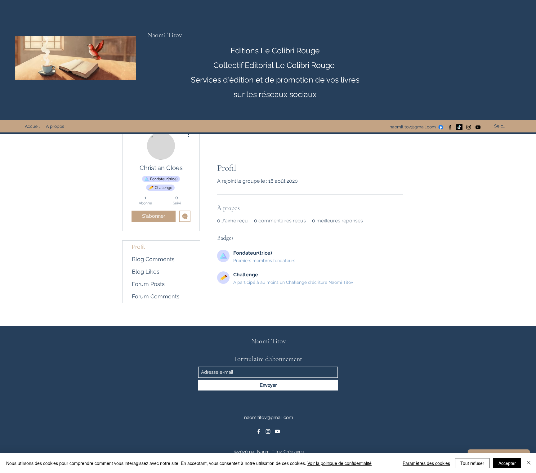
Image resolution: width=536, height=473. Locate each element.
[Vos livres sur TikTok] (459, 127)
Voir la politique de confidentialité (339, 463)
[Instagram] (469, 127)
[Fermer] (528, 463)
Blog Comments (153, 259)
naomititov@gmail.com (413, 126)
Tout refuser (472, 463)
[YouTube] (277, 431)
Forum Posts (148, 284)
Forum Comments (156, 296)
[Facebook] (450, 127)
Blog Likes (145, 271)
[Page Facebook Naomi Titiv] (441, 127)
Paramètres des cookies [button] (426, 463)
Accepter (507, 463)
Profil (138, 246)
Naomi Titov (164, 35)
